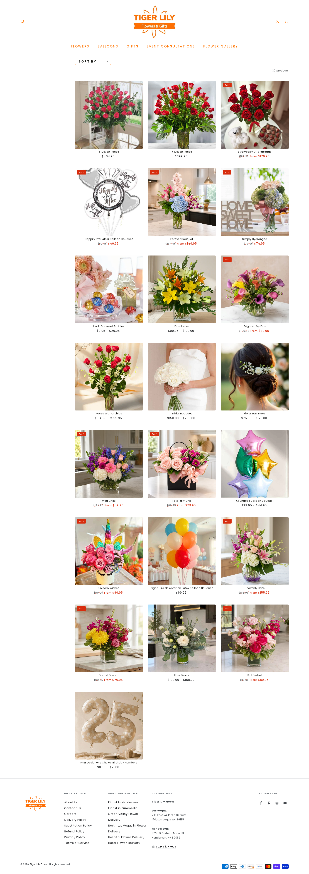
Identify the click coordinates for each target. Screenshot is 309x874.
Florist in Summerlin (123, 808)
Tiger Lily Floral (38, 864)
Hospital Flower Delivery (126, 837)
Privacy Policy (74, 837)
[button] (22, 21)
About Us (71, 802)
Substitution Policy (78, 825)
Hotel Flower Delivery (124, 843)
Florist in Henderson (123, 802)
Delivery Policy (75, 820)
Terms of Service (77, 843)
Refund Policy (74, 831)
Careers (70, 814)
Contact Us (72, 808)
